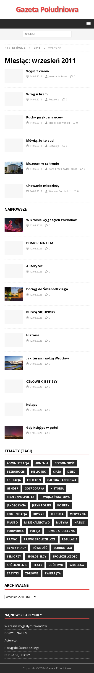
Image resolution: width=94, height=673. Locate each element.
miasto (12, 522)
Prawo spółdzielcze (39, 539)
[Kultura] (14, 168)
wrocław (77, 565)
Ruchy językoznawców (44, 117)
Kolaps (31, 404)
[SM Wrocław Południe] (14, 145)
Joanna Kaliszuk (58, 76)
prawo (12, 539)
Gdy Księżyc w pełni (42, 427)
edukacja (14, 480)
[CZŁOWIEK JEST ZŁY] (14, 386)
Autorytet (34, 266)
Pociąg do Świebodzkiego (47, 289)
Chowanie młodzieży (43, 185)
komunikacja (17, 514)
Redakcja (54, 99)
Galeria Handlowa (61, 480)
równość (39, 548)
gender (12, 488)
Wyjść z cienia (37, 71)
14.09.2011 (36, 76)
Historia (32, 335)
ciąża (57, 472)
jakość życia (16, 505)
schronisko (63, 548)
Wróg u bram (37, 94)
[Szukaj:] (47, 33)
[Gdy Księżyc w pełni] (14, 432)
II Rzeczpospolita (20, 497)
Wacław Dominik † (60, 191)
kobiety (63, 505)
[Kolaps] (14, 409)
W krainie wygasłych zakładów (51, 220)
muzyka (62, 522)
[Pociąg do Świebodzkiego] (14, 294)
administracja (18, 463)
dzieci (71, 472)
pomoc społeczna (61, 531)
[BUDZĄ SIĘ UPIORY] (14, 317)
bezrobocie (16, 472)
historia (57, 488)
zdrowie (31, 573)
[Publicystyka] (14, 76)
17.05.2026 (36, 433)
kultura (56, 514)
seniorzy (14, 556)
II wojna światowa (55, 497)
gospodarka (34, 488)
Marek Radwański (59, 122)
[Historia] (14, 340)
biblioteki (39, 472)
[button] (88, 23)
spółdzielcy (36, 556)
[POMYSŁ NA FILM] (14, 248)
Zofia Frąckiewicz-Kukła (63, 168)
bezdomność (65, 463)
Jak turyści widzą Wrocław (48, 358)
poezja (35, 531)
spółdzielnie (17, 565)
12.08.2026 (36, 225)
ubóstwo (56, 565)
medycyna (78, 514)
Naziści (80, 522)
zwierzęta (53, 573)
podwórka (15, 531)
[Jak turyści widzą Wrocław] (14, 363)
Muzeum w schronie (42, 163)
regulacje (69, 539)
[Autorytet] (14, 271)
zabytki (13, 573)
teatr (37, 565)
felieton (34, 480)
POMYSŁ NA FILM (39, 243)
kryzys (38, 514)
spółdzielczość (65, 556)
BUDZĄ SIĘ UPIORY (40, 312)
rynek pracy (16, 548)
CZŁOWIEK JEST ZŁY (41, 381)
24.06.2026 (36, 363)
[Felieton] (14, 99)
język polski (41, 505)
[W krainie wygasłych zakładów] (14, 225)
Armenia (41, 463)
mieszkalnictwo (37, 522)
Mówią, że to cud (40, 140)
